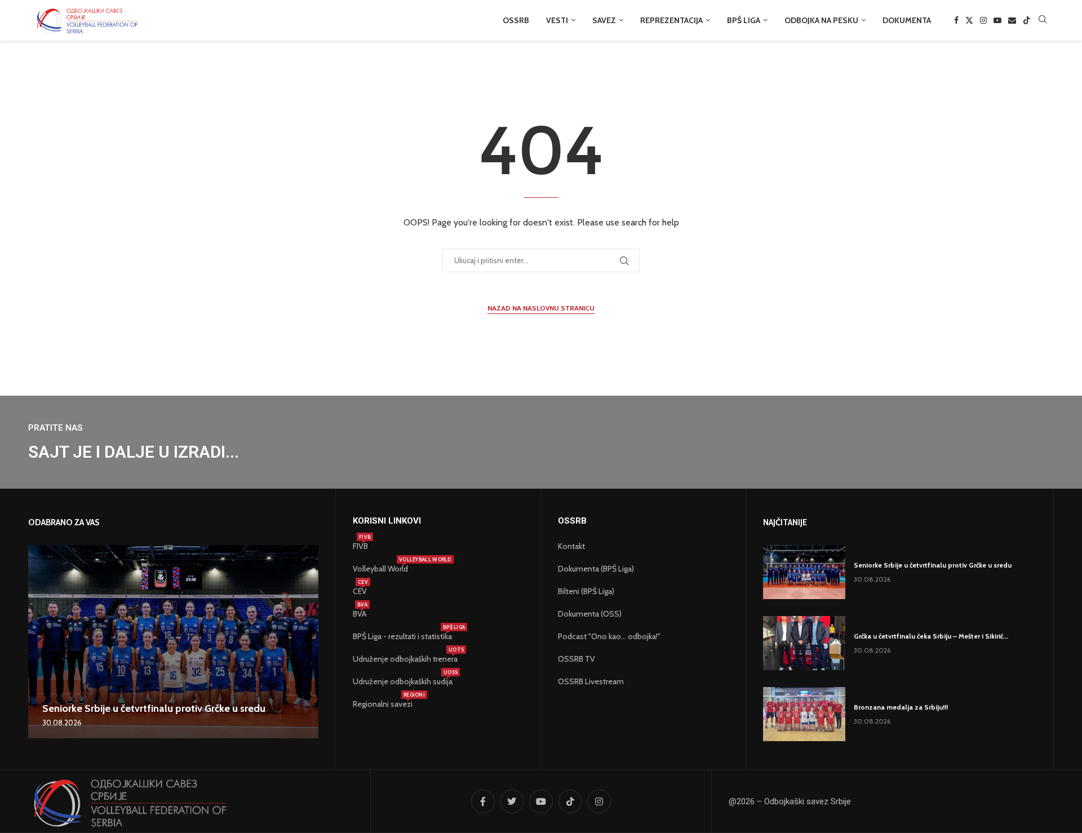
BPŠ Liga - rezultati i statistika (402, 636)
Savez (604, 20)
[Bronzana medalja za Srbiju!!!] (804, 714)
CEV (360, 591)
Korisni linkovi (387, 521)
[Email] (1012, 20)
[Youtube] (997, 20)
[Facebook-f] (483, 801)
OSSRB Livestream (591, 681)
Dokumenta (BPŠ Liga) (596, 569)
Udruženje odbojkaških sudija (403, 681)
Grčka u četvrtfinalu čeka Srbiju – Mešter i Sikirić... (931, 636)
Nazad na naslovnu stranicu (541, 308)
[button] (38, 641)
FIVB (360, 546)
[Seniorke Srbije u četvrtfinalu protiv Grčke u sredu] (173, 641)
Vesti (557, 20)
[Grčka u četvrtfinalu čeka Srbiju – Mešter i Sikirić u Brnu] (804, 643)
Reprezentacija (671, 20)
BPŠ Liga (743, 20)
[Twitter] (969, 20)
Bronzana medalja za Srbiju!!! (901, 707)
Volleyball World (380, 569)
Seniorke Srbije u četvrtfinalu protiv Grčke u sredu (153, 708)
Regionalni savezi (383, 704)
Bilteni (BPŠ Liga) (586, 591)
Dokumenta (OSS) (590, 614)
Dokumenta (907, 20)
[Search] (1042, 20)
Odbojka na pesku (821, 20)
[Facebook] (956, 20)
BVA (359, 614)
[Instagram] (983, 20)
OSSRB (516, 20)
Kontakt (571, 546)
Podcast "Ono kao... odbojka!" (609, 636)
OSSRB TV (576, 659)
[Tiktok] (1026, 20)
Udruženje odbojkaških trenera (405, 659)
